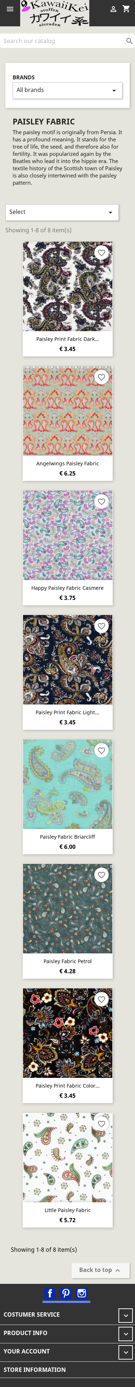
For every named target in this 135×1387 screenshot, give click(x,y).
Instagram (81, 1293)
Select (62, 212)
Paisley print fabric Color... (68, 1085)
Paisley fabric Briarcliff (67, 836)
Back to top (100, 1270)
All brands (67, 90)
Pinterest (66, 1293)
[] (132, 45)
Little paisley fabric (68, 1210)
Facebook (50, 1293)
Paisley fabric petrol (68, 961)
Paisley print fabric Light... (67, 712)
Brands (24, 77)
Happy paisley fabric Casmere (67, 587)
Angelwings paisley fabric (67, 463)
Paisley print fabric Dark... (67, 338)
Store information (35, 1370)
